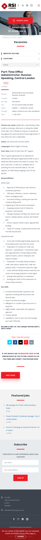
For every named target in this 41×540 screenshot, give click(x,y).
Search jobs (22, 20)
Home (4, 33)
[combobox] (20, 65)
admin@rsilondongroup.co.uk (14, 510)
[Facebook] (18, 5)
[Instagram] (27, 5)
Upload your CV (19, 31)
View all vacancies (20, 27)
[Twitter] (31, 5)
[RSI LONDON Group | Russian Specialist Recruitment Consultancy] (8, 5)
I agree (20, 536)
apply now (10, 375)
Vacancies (13, 33)
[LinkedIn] (23, 5)
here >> (33, 533)
